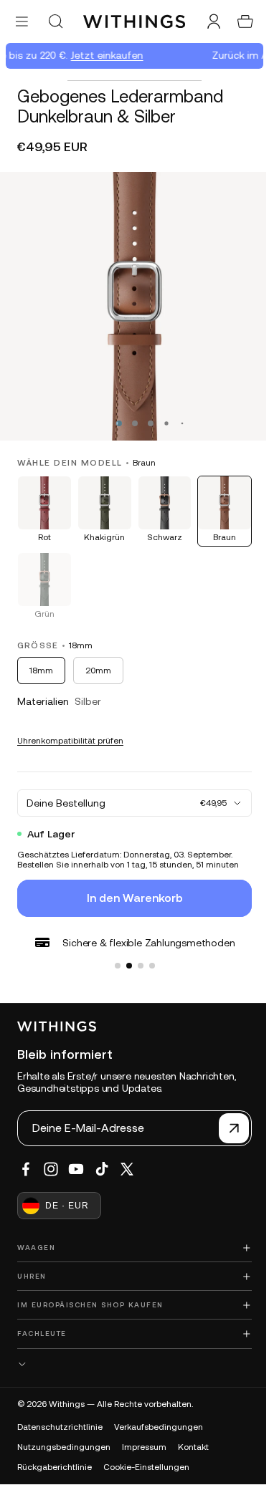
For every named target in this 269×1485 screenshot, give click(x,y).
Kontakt (193, 1447)
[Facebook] (25, 1169)
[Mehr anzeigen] (131, 1364)
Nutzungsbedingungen (63, 1447)
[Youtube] (76, 1169)
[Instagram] (51, 1169)
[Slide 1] (114, 955)
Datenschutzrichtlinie (60, 1427)
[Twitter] (127, 1169)
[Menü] (22, 21)
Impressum (144, 1447)
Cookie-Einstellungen (146, 1467)
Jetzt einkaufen (103, 55)
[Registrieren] (227, 1128)
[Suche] (55, 21)
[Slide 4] (148, 955)
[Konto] (206, 21)
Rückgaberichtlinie (54, 1467)
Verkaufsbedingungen (158, 1427)
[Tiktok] (101, 1169)
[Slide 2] (125, 955)
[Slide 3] (137, 955)
